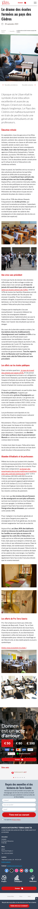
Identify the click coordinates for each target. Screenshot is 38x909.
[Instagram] (16, 870)
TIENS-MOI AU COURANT (19, 906)
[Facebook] (6, 870)
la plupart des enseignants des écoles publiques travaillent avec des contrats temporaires (19, 471)
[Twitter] (11, 870)
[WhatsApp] (31, 870)
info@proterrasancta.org (14, 866)
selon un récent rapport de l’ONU (14, 290)
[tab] (13, 777)
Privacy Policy (16, 819)
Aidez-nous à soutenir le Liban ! (13, 648)
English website (6, 862)
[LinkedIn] (26, 870)
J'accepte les (12, 819)
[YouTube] (21, 870)
